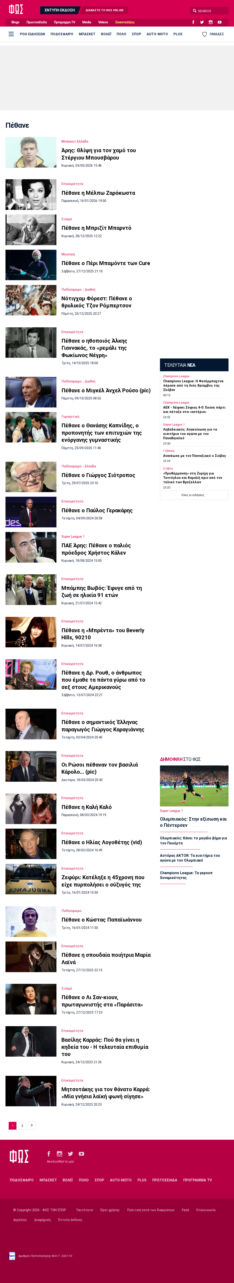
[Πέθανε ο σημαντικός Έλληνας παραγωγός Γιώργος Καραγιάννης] (30, 724)
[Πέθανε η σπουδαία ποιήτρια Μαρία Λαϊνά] (30, 956)
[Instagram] (212, 22)
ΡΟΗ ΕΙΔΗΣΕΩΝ (32, 34)
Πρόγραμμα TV (64, 22)
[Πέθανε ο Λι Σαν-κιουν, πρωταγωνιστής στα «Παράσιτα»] (30, 999)
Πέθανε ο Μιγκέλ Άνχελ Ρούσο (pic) (106, 390)
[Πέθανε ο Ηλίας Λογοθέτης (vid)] (30, 844)
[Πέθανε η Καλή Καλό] (30, 809)
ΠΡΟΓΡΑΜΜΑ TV (197, 1180)
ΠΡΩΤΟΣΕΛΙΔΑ (164, 1180)
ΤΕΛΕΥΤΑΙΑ (179, 365)
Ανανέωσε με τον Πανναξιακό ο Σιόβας (194, 456)
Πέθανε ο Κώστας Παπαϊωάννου (101, 920)
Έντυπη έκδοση (70, 1220)
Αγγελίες (20, 1220)
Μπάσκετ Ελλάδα (74, 141)
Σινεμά (66, 219)
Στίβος (168, 468)
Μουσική (68, 254)
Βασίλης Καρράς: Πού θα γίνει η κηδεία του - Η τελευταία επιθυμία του (104, 1047)
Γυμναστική (70, 417)
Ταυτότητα (84, 1210)
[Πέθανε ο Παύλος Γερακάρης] (30, 512)
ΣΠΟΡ (136, 34)
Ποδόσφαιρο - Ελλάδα (78, 466)
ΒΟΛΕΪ (106, 34)
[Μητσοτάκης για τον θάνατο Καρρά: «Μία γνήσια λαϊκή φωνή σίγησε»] (30, 1091)
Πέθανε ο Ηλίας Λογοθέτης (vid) (101, 842)
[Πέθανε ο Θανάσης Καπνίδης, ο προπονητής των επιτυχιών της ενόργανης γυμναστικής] (30, 427)
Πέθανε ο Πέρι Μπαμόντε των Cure (105, 263)
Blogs (15, 22)
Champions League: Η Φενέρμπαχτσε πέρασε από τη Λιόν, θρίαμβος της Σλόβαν (193, 385)
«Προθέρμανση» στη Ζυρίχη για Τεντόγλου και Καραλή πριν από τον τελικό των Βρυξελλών (192, 478)
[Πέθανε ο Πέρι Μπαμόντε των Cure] (30, 265)
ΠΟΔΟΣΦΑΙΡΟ (62, 34)
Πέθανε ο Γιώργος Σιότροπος (98, 475)
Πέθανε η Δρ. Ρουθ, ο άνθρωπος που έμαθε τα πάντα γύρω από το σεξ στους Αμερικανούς (103, 680)
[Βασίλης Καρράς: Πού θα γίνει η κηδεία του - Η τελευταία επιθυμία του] (30, 1041)
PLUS (177, 34)
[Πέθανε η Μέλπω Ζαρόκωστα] (30, 194)
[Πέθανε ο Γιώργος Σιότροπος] (30, 477)
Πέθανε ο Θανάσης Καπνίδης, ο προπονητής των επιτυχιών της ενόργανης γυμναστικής (101, 432)
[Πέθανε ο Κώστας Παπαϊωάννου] (30, 921)
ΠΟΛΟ (121, 34)
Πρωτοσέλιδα (37, 22)
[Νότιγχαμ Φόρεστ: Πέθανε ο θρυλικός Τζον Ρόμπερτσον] (30, 300)
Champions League (176, 376)
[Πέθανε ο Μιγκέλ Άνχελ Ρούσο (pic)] (30, 392)
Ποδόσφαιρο (71, 911)
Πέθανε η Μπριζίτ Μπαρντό (96, 228)
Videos (103, 22)
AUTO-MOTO (157, 34)
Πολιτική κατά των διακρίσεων (151, 1210)
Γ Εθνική (168, 451)
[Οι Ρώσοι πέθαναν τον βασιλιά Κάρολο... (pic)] (30, 766)
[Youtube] (221, 22)
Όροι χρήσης (110, 1210)
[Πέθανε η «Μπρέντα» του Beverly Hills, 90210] (30, 632)
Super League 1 (73, 536)
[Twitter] (203, 22)
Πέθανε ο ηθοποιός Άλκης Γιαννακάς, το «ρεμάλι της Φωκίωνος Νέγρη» (94, 348)
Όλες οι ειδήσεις (192, 495)
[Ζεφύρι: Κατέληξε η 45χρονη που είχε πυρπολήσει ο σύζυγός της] (30, 879)
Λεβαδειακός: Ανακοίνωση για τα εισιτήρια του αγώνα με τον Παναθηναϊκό (190, 434)
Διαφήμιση (42, 1220)
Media (86, 22)
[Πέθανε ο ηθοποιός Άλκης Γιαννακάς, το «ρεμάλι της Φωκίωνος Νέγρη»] (30, 342)
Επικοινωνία (206, 1210)
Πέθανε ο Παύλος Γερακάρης (97, 510)
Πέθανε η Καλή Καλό (86, 807)
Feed (185, 1210)
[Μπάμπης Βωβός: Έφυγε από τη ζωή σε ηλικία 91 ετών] (30, 589)
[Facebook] (195, 22)
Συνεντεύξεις (124, 22)
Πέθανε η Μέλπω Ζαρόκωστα (98, 193)
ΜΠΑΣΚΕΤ (87, 34)
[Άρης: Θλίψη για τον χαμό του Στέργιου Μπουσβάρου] (30, 152)
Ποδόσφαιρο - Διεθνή (78, 290)
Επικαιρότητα (72, 184)
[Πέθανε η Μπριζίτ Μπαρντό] (30, 229)
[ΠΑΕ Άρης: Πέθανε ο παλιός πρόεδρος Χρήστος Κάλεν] (30, 547)
